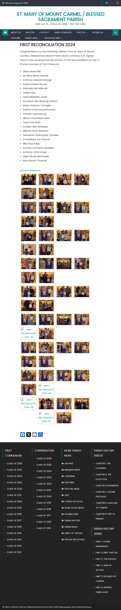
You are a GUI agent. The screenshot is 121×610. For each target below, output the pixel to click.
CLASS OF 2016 (14, 526)
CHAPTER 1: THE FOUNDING (103, 466)
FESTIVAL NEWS (72, 488)
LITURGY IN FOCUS (74, 501)
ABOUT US (16, 32)
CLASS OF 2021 (14, 495)
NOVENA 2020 (71, 514)
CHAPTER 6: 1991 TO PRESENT (105, 516)
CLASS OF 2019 (14, 507)
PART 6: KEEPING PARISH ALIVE (104, 590)
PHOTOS (81, 32)
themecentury (84, 607)
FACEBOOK (97, 32)
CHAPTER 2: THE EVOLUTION (103, 477)
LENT (67, 495)
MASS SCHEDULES (63, 32)
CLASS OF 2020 (14, 501)
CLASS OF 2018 (14, 514)
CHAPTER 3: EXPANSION (107, 485)
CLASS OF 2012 (14, 552)
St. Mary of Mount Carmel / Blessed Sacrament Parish (60, 17)
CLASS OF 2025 (14, 469)
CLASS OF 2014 (14, 539)
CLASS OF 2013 (14, 545)
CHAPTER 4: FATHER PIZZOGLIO (105, 494)
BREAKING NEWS (72, 469)
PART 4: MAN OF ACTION (104, 568)
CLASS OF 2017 (14, 520)
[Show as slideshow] (30, 170)
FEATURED (69, 482)
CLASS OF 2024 (14, 476)
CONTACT (44, 32)
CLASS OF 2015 (14, 533)
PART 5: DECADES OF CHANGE (106, 579)
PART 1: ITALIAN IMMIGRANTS (103, 544)
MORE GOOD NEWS (74, 507)
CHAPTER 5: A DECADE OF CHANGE (106, 505)
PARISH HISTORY (72, 520)
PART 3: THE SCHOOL (106, 559)
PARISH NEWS (71, 526)
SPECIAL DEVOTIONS (75, 539)
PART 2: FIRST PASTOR (106, 552)
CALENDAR (70, 476)
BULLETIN (30, 32)
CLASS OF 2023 (14, 482)
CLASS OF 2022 (14, 488)
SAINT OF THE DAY (74, 533)
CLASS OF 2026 (14, 463)
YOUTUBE (15, 38)
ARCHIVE (69, 463)
